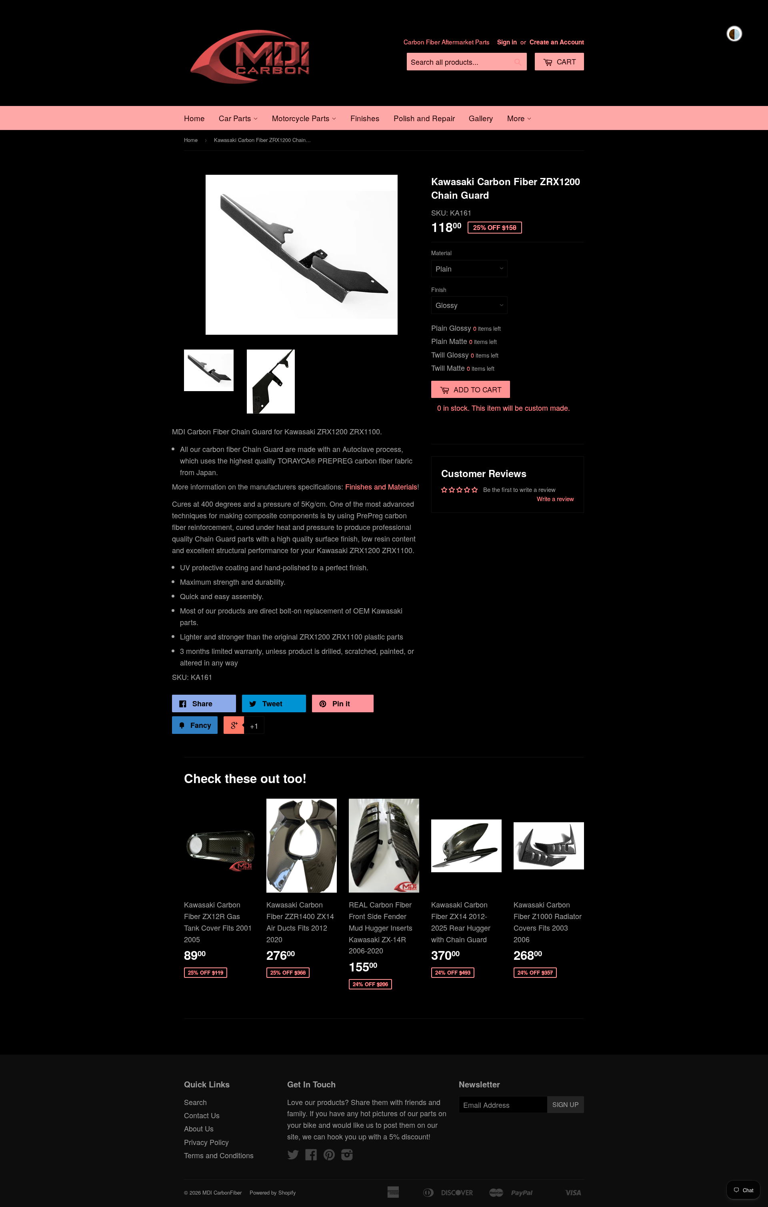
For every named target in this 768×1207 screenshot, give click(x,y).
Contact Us (202, 1115)
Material (441, 253)
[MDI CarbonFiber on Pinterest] (329, 1156)
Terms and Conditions (219, 1155)
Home (194, 117)
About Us (199, 1128)
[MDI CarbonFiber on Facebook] (311, 1156)
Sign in (507, 42)
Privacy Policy (206, 1142)
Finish (438, 290)
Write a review (555, 498)
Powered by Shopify (273, 1192)
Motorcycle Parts (302, 117)
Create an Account (557, 42)
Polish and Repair (424, 117)
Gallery (481, 117)
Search (195, 1102)
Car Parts (236, 117)
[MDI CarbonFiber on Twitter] (293, 1156)
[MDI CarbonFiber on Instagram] (347, 1156)
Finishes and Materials (381, 486)
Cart (565, 61)
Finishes (365, 117)
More (517, 117)
